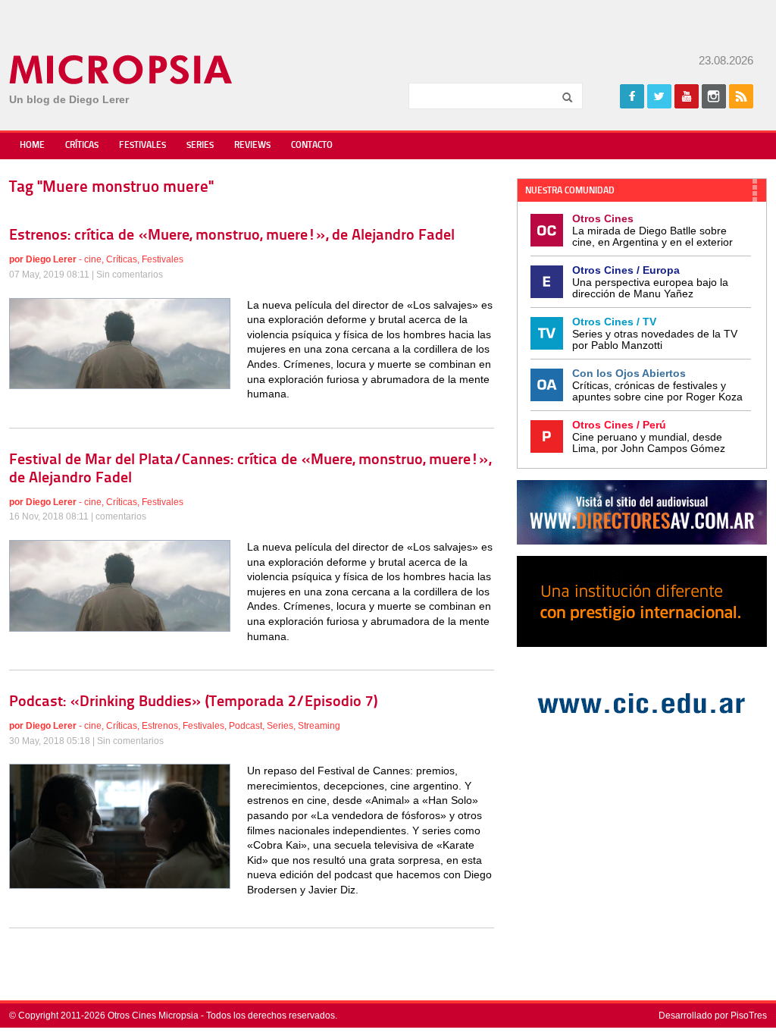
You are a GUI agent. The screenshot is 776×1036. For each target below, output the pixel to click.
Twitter (659, 96)
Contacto (312, 145)
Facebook (632, 96)
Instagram (714, 96)
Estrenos (160, 725)
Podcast (245, 725)
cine (93, 259)
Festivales (142, 145)
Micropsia (121, 70)
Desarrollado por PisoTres (713, 1015)
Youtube (686, 96)
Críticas (82, 145)
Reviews (252, 145)
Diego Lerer (51, 259)
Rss (741, 96)
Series (200, 145)
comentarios (120, 516)
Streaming (319, 725)
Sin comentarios (129, 274)
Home (32, 145)
